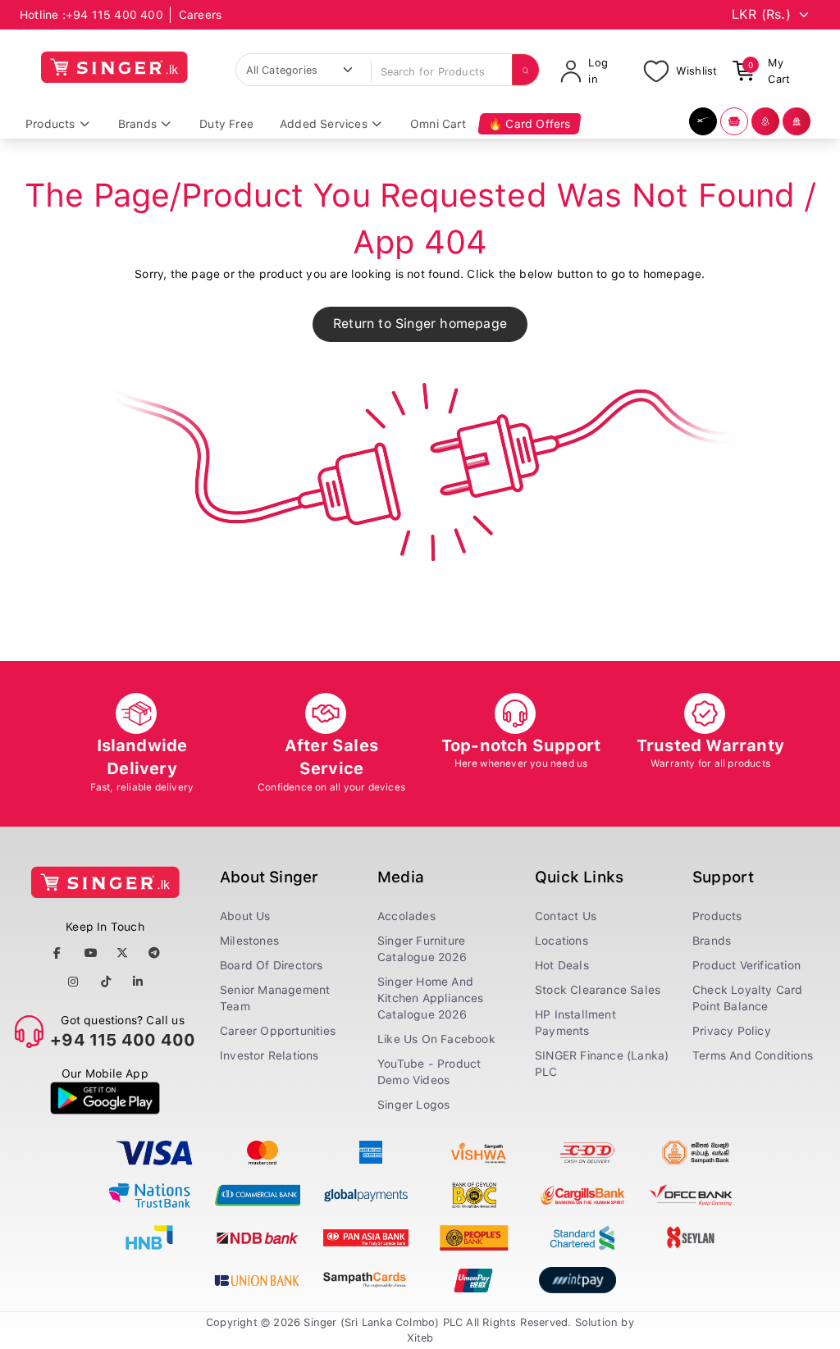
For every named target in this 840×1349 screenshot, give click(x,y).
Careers (200, 14)
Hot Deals (562, 965)
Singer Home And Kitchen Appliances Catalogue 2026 (430, 998)
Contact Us (565, 916)
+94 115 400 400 (114, 14)
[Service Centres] (796, 121)
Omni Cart (438, 123)
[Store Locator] (765, 121)
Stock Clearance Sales (597, 989)
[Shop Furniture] (734, 121)
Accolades (406, 916)
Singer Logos (413, 1104)
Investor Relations (269, 1055)
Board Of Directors (271, 965)
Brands (711, 940)
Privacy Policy (731, 1030)
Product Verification (746, 965)
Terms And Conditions (752, 1055)
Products (717, 916)
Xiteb (420, 1338)
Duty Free (226, 123)
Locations (561, 940)
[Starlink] (703, 121)
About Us (245, 916)
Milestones (249, 940)
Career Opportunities (278, 1030)
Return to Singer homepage (420, 323)
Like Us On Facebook (436, 1039)
